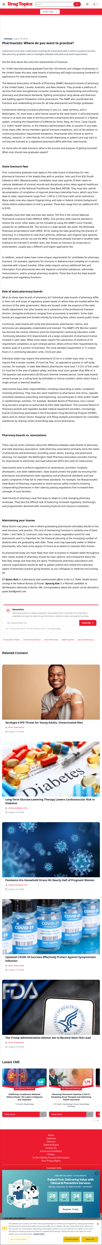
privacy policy (56, 628)
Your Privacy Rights (51, 1160)
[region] (51, 1232)
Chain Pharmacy (51, 639)
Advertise (51, 1138)
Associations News (11, 639)
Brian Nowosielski (16, 727)
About (51, 1135)
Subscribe (86, 623)
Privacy (51, 1154)
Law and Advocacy (85, 639)
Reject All (90, 1239)
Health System (67, 639)
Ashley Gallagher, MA (17, 808)
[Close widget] (96, 1173)
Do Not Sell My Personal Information (51, 1157)
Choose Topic (48, 11)
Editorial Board (51, 1144)
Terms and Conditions (51, 1151)
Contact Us (51, 1148)
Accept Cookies (71, 1239)
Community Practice (32, 639)
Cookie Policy (38, 1234)
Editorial (51, 1141)
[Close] (98, 1224)
